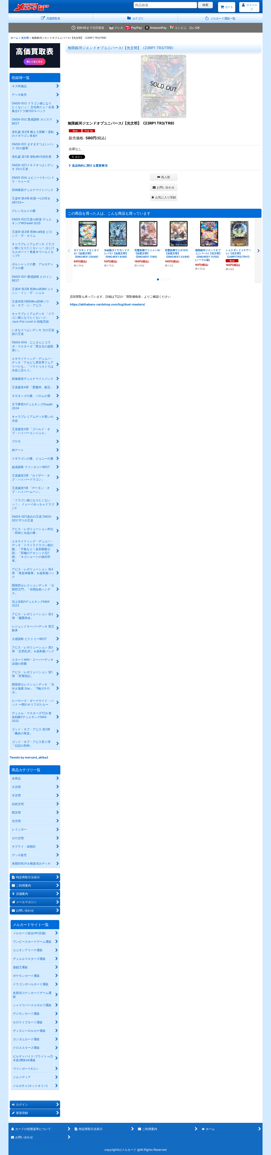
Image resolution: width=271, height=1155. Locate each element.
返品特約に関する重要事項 (90, 165)
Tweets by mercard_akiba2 (29, 757)
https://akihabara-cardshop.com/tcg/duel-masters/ (107, 304)
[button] (220, 18)
